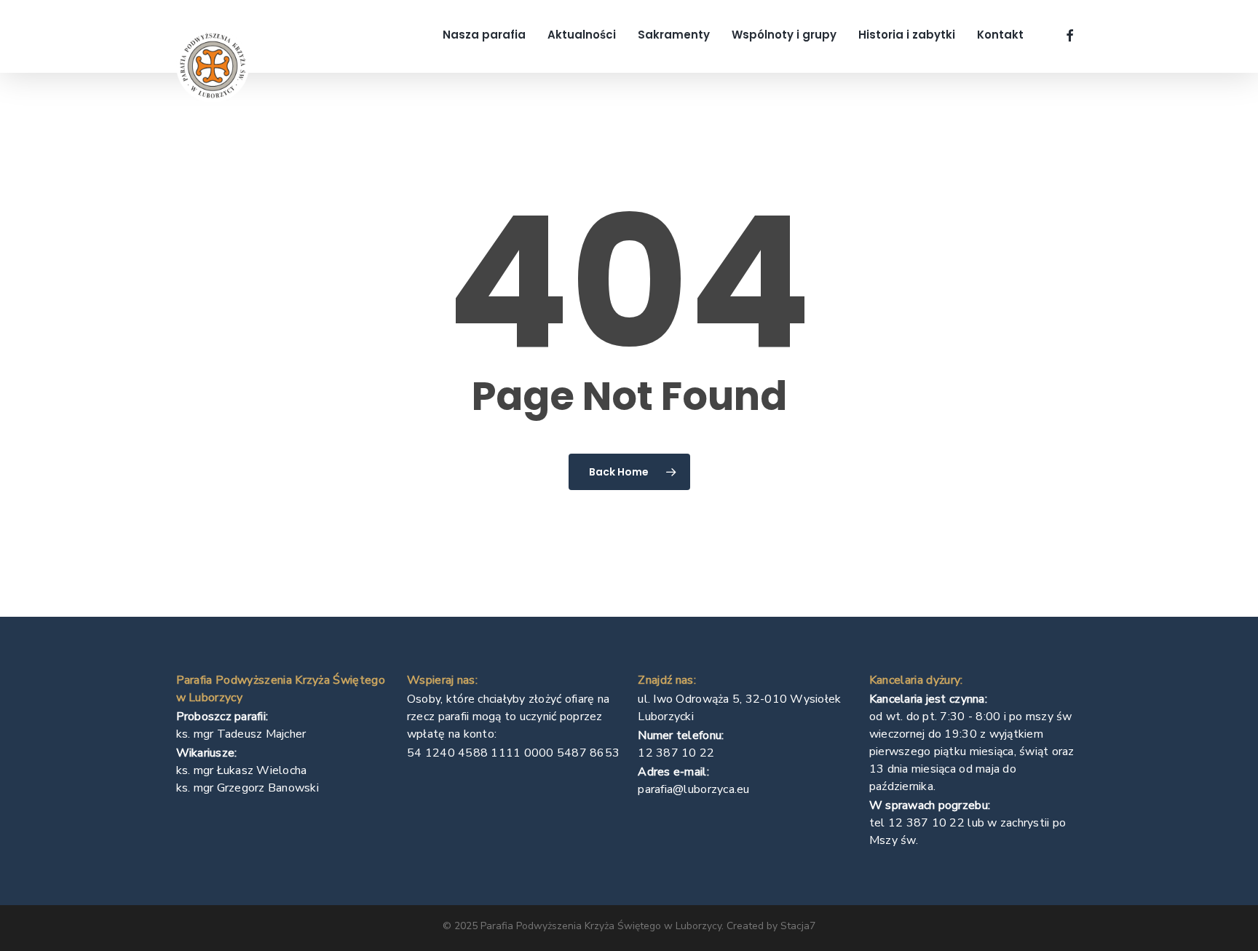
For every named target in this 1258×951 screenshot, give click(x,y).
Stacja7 (797, 926)
